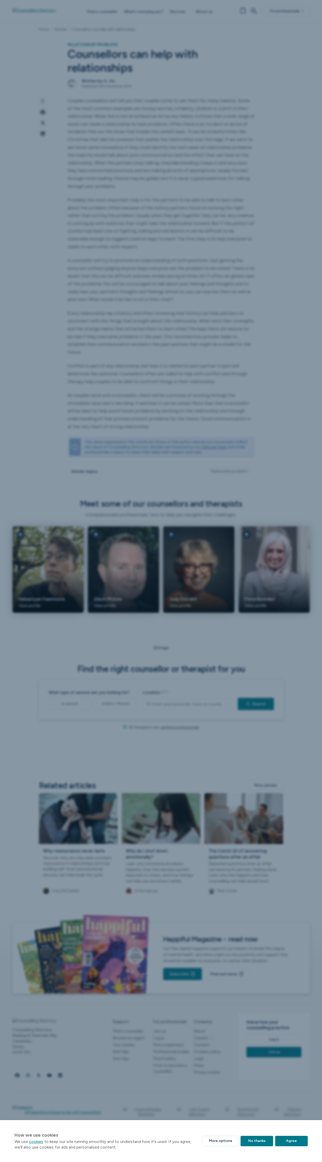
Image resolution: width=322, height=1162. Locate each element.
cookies (36, 1141)
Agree (291, 1141)
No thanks (256, 1141)
